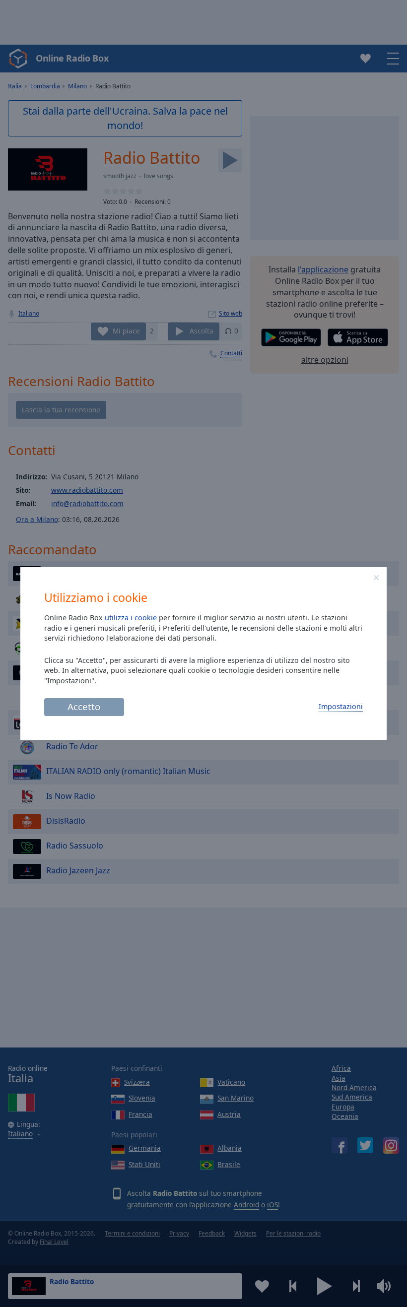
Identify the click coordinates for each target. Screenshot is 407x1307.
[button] (376, 577)
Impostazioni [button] (341, 706)
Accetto (84, 706)
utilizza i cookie (131, 617)
